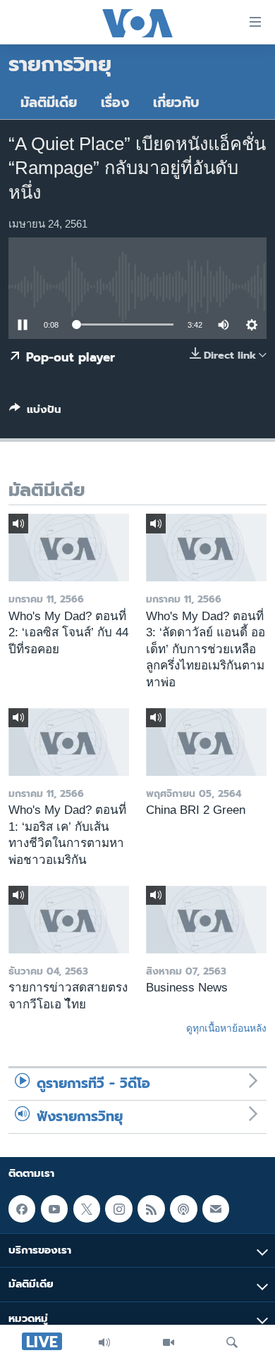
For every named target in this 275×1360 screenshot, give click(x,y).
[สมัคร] (215, 1208)
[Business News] (206, 919)
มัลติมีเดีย (48, 102)
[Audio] (104, 1342)
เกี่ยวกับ (176, 102)
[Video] (168, 1342)
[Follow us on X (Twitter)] (86, 1208)
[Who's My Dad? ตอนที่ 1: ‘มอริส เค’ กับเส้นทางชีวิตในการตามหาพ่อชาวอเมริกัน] (68, 742)
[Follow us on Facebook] (21, 1208)
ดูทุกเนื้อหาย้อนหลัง (226, 1028)
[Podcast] (183, 1208)
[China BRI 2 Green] (206, 742)
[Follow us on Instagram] (118, 1208)
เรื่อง (115, 102)
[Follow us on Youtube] (54, 1208)
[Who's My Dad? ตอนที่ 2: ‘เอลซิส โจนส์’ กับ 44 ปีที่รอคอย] (68, 547)
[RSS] (151, 1208)
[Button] (35, 412)
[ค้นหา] (232, 1342)
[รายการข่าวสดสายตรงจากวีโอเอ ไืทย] (68, 919)
